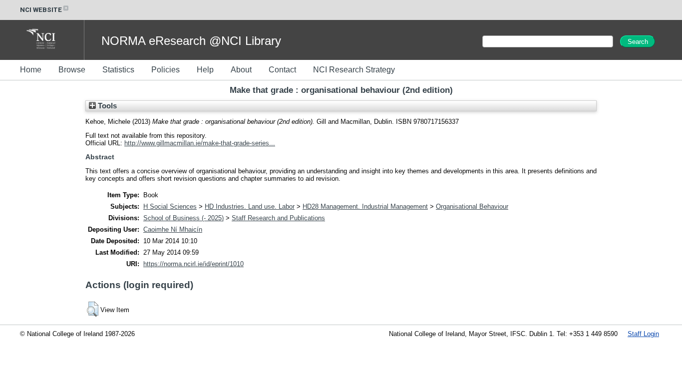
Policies (165, 69)
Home (30, 69)
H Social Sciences (170, 206)
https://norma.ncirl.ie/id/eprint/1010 (193, 264)
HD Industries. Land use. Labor (250, 206)
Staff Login (643, 334)
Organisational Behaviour (472, 206)
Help (205, 69)
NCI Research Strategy (354, 69)
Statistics (118, 69)
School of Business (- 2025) (183, 218)
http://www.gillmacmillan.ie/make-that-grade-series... (199, 143)
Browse (71, 69)
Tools (106, 106)
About (241, 69)
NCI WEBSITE (41, 9)
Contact (282, 69)
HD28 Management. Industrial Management (365, 206)
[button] (92, 309)
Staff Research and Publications (278, 218)
